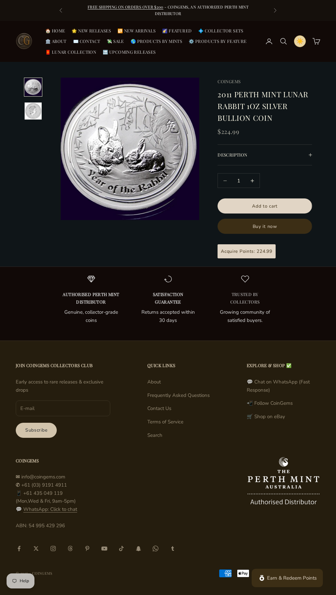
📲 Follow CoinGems (270, 403)
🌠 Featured (177, 30)
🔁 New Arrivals (136, 30)
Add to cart (265, 206)
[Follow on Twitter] (36, 548)
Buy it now (265, 226)
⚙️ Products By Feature (217, 41)
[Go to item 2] (33, 111)
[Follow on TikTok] (121, 548)
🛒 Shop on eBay (266, 416)
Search (154, 435)
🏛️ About (56, 41)
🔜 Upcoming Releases (129, 52)
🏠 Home (55, 30)
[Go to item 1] (33, 87)
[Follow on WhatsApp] (155, 548)
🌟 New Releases (91, 30)
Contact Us (159, 408)
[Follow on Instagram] (53, 548)
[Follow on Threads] (70, 548)
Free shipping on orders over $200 (125, 6)
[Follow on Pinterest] (87, 548)
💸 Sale (115, 41)
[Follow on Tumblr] (172, 548)
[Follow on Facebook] (19, 548)
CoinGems (229, 81)
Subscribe (36, 430)
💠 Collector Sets (220, 30)
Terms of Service (165, 421)
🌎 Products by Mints (156, 41)
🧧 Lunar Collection (70, 52)
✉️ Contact (86, 41)
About (154, 382)
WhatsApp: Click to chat (50, 509)
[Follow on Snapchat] (138, 548)
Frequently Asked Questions (178, 395)
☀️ (300, 41)
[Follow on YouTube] (104, 548)
